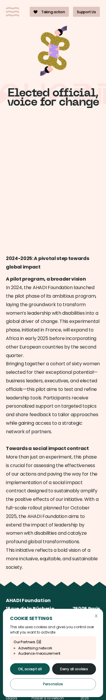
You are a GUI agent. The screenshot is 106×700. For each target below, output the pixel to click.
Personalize (53, 683)
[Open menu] (12, 11)
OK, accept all (30, 668)
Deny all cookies (74, 668)
